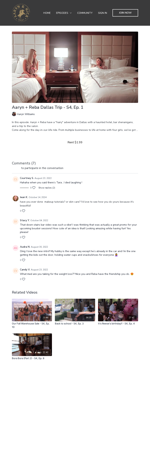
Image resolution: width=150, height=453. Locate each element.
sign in (16, 168)
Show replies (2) (46, 187)
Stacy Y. (25, 220)
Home (47, 13)
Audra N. (25, 247)
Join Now (125, 13)
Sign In (102, 13)
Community (85, 13)
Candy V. (25, 269)
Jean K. (24, 197)
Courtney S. (27, 178)
